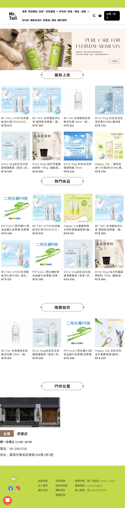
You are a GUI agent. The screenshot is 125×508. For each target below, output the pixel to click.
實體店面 (60, 494)
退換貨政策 (61, 485)
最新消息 (43, 490)
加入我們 (43, 485)
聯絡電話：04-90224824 (88, 485)
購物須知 (60, 490)
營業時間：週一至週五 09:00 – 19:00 (95, 480)
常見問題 (60, 480)
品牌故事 (43, 480)
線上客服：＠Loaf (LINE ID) (90, 490)
